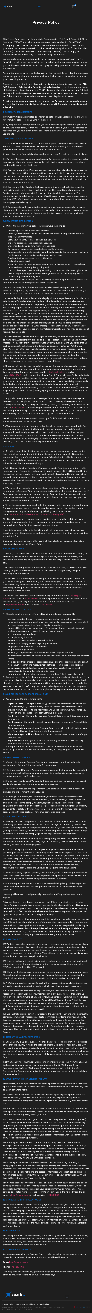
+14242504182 (15, 375)
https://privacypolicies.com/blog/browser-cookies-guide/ (36, 514)
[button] (39, 7)
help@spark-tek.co (56, 372)
